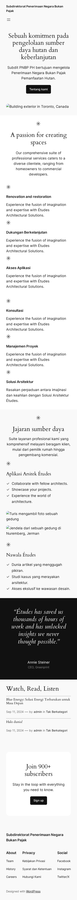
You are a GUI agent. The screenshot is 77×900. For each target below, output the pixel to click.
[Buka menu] (8, 19)
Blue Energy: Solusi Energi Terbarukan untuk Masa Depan (38, 701)
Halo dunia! (14, 722)
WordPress (33, 891)
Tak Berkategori (56, 711)
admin (38, 711)
